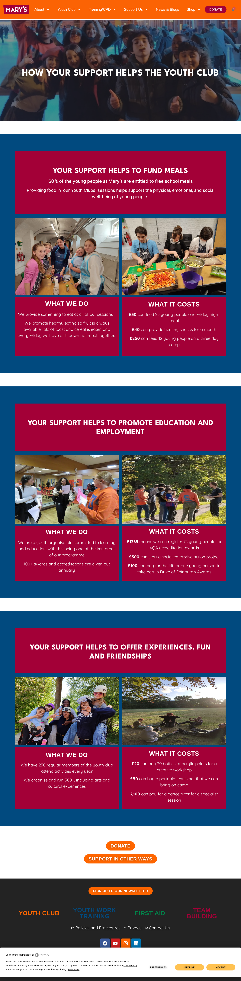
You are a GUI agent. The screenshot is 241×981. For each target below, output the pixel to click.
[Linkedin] (136, 943)
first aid (150, 913)
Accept (221, 967)
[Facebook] (105, 943)
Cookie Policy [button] (130, 965)
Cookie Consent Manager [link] (18, 955)
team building (202, 913)
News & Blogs (167, 9)
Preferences (158, 967)
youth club (39, 913)
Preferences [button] (73, 969)
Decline (189, 967)
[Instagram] (125, 943)
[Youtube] (115, 943)
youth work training (94, 913)
